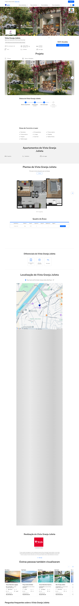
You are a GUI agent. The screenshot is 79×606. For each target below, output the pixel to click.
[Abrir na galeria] (72, 93)
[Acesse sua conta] (71, 5)
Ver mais (40, 557)
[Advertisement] (39, 117)
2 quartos (39, 173)
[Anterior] (68, 566)
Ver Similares (63, 226)
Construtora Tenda (39, 547)
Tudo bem (71, 1)
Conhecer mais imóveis (63, 45)
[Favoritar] (49, 37)
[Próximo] (72, 77)
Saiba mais (17, 1)
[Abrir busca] (73, 5)
